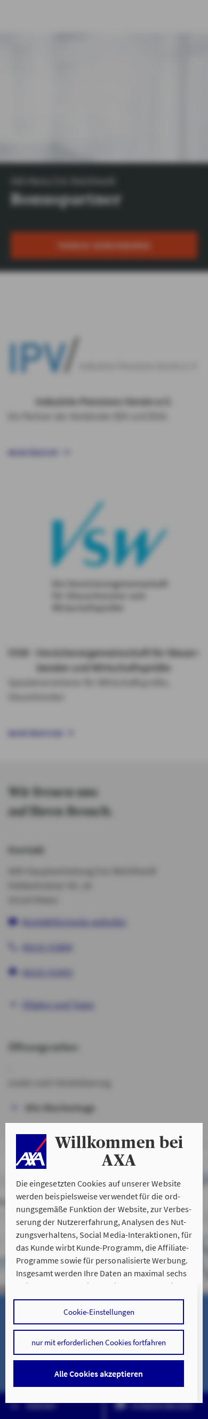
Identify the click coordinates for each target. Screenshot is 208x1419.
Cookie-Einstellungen (98, 1312)
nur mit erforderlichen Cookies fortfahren (98, 1342)
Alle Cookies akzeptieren (98, 1373)
